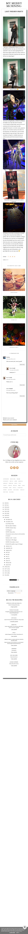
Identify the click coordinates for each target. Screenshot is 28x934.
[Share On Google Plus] (15, 257)
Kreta (15, 483)
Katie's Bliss (14, 618)
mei (6, 556)
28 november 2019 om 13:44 (10, 359)
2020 (5, 515)
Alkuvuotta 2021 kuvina (13, 663)
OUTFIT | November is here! (12, 542)
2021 (5, 513)
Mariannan (14, 648)
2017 (5, 568)
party (7, 259)
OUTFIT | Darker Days (11, 527)
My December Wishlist (11, 525)
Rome (10, 487)
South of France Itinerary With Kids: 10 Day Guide (14, 619)
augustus (8, 550)
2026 (5, 503)
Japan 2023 (11, 483)
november (8, 521)
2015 (5, 573)
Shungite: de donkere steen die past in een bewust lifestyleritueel (13, 612)
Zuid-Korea (16, 489)
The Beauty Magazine (13, 610)
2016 (5, 571)
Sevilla (14, 487)
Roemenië (5, 487)
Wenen (5, 489)
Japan (16, 481)
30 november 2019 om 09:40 (14, 370)
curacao (22, 489)
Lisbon (4, 485)
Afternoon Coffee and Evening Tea (13, 603)
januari (7, 564)
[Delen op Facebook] (8, 257)
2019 (5, 517)
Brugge (11, 481)
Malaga (15, 485)
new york (5, 492)
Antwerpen (6, 479)
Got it (17, 932)
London (10, 485)
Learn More (12, 932)
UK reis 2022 (20, 487)
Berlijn (18, 479)
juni (7, 554)
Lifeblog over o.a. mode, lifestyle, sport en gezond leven (14, 640)
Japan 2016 (20, 481)
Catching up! (9, 530)
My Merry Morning (14, 4)
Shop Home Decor (14, 657)
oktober (7, 546)
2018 (5, 566)
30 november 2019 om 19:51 (10, 390)
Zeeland (10, 489)
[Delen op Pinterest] (12, 257)
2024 (5, 507)
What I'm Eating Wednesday (13, 604)
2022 (5, 511)
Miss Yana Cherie (14, 655)
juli (6, 552)
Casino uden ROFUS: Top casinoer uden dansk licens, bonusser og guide (14, 627)
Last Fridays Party (10, 523)
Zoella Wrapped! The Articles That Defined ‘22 (14, 634)
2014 (5, 575)
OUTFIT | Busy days (10, 532)
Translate (18, 593)
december (8, 519)
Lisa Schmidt (9, 388)
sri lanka (11, 492)
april (7, 558)
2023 (5, 509)
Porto (23, 485)
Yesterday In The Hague (11, 540)
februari (8, 562)
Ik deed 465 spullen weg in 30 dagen (14, 544)
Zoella (14, 632)
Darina (8, 357)
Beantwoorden (22, 364)
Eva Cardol (12, 368)
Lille (20, 483)
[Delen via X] (10, 257)
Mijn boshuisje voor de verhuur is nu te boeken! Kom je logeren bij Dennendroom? (13, 643)
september (8, 548)
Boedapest (5, 481)
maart (7, 560)
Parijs (19, 485)
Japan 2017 (5, 483)
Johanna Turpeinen (14, 662)
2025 (5, 505)
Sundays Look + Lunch (11, 537)
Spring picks (14, 650)
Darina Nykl (13, 624)
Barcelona (12, 479)
